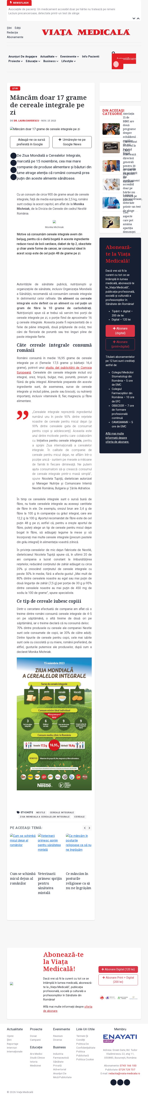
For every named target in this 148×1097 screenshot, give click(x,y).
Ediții (18, 28)
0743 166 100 (128, 1065)
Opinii (10, 1035)
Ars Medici (36, 1053)
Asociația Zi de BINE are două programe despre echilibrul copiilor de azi (129, 129)
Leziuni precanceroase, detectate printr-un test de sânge (43, 13)
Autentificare (126, 59)
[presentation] (84, 828)
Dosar (33, 1035)
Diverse (57, 1039)
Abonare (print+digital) (120, 344)
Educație (32, 61)
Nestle (40, 812)
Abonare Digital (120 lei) (119, 969)
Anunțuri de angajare (22, 56)
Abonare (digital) (121, 331)
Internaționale (14, 1051)
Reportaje (12, 1043)
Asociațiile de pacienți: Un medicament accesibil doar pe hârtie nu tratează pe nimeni (61, 9)
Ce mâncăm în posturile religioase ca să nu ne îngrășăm (78, 880)
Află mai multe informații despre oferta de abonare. (117, 438)
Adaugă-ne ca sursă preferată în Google (31, 142)
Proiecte (14, 61)
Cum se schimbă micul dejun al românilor (22, 878)
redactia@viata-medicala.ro (124, 1073)
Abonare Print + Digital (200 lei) (119, 980)
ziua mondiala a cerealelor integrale (45, 817)
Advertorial (59, 1069)
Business (49, 61)
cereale (79, 817)
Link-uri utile (85, 1029)
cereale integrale (62, 812)
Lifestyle (67, 61)
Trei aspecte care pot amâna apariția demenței (129, 222)
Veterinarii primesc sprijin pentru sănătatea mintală (50, 883)
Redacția (12, 32)
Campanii (35, 1039)
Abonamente (15, 37)
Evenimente (68, 56)
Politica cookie (85, 1059)
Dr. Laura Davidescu (26, 120)
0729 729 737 (127, 1069)
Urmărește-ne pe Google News (74, 142)
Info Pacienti (90, 56)
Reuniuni (58, 1035)
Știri (9, 28)
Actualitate (47, 56)
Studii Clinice (37, 1057)
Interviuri (12, 1047)
